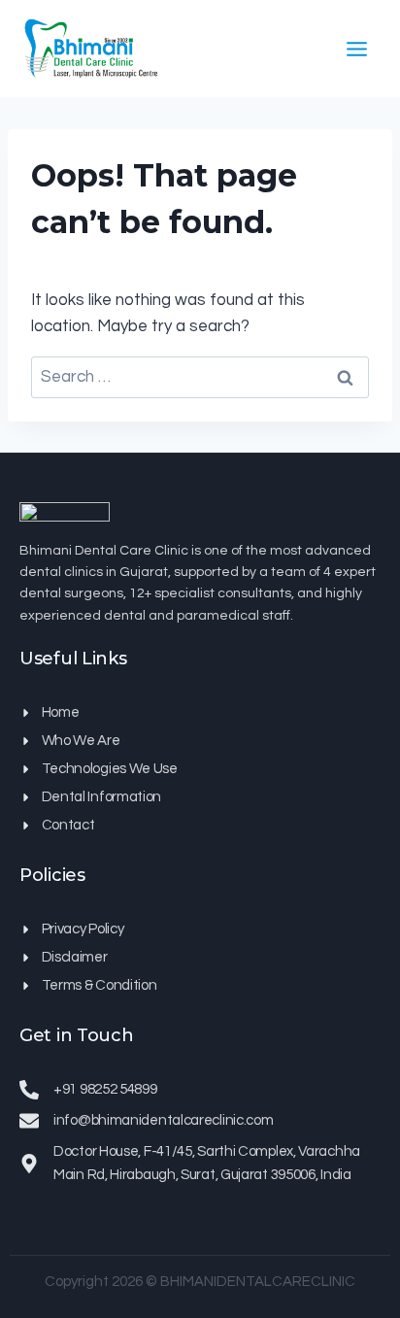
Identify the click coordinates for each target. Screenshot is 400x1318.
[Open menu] (356, 48)
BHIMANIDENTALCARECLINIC (257, 1281)
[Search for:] (200, 377)
